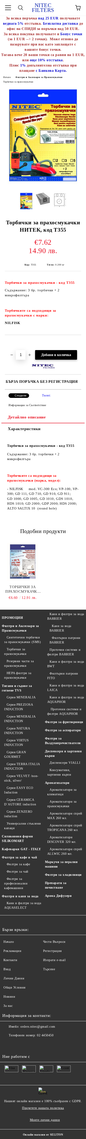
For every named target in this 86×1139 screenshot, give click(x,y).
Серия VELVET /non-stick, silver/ (21, 778)
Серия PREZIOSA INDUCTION (18, 707)
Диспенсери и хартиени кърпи (63, 754)
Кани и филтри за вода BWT (65, 664)
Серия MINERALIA (21, 697)
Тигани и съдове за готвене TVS (17, 688)
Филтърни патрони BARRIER (65, 640)
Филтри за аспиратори (63, 730)
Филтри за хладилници (63, 874)
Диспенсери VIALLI (65, 762)
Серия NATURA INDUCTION (17, 731)
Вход (7, 969)
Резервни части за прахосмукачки (19, 663)
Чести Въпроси (54, 941)
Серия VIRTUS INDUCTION (16, 743)
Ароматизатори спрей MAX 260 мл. (64, 816)
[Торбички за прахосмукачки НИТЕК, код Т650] (22, 561)
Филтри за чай (17, 871)
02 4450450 (45, 1035)
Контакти (10, 960)
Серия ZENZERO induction (18, 814)
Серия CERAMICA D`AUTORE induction (20, 802)
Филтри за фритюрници (64, 722)
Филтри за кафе (18, 864)
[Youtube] (8, 1044)
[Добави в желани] (78, 343)
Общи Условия (14, 987)
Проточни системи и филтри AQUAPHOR (64, 712)
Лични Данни (13, 978)
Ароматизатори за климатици (62, 792)
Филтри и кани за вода (20, 896)
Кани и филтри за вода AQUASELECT (22, 905)
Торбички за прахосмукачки (18, 81)
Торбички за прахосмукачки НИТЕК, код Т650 (22, 589)
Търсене (49, 969)
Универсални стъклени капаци (22, 826)
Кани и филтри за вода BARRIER (65, 616)
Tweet (46, 395)
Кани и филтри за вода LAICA (65, 688)
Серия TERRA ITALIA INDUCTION (22, 766)
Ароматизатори (57, 783)
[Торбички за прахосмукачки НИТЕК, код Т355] (43, 185)
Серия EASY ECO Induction (18, 790)
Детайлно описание (27, 417)
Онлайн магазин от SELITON (43, 1134)
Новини (9, 996)
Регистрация (52, 951)
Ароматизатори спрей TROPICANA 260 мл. (64, 828)
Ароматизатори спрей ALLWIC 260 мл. (64, 851)
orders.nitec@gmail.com (37, 1026)
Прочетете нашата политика (43, 1108)
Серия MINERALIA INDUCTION (20, 719)
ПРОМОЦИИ (12, 617)
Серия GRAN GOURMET (15, 754)
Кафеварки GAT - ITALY (21, 849)
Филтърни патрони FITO (62, 676)
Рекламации (12, 951)
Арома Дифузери (58, 896)
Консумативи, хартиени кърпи (59, 772)
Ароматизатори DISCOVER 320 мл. (62, 840)
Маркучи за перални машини (61, 864)
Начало (7, 77)
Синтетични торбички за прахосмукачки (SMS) (22, 640)
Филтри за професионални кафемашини (16, 883)
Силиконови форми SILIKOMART (17, 839)
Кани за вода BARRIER (60, 628)
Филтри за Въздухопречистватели (63, 741)
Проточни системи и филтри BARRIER (64, 652)
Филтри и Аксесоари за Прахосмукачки (39, 77)
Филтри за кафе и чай (19, 857)
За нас (8, 1006)
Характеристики (24, 428)
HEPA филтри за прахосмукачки (17, 675)
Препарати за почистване (56, 885)
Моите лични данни (45, 1120)
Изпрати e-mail (54, 960)
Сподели (20, 395)
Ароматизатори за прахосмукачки (62, 804)
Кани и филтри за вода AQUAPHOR (65, 700)
